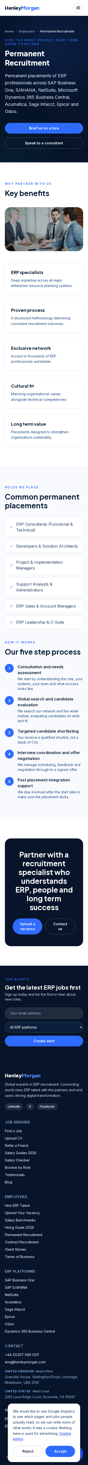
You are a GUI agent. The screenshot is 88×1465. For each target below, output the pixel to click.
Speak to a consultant (44, 143)
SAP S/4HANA (16, 1287)
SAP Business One (19, 1280)
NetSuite (12, 1295)
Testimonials (15, 1175)
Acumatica (13, 1302)
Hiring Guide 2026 (19, 1227)
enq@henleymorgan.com (25, 1362)
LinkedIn (14, 1106)
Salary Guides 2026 (20, 1153)
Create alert (44, 1041)
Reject (27, 1451)
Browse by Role (18, 1167)
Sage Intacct (15, 1309)
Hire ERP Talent (17, 1205)
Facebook (47, 1106)
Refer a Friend (16, 1145)
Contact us (60, 926)
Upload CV (13, 1138)
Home (9, 31)
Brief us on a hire (44, 128)
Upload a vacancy (27, 926)
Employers (27, 31)
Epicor (10, 1317)
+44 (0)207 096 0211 (22, 1355)
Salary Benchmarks (20, 1220)
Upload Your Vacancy (22, 1213)
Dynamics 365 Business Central (30, 1331)
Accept (60, 1451)
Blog (8, 1182)
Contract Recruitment (22, 1242)
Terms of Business (19, 1257)
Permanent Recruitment (23, 1235)
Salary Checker (17, 1160)
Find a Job (13, 1131)
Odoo (9, 1324)
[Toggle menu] (78, 8)
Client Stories (15, 1249)
